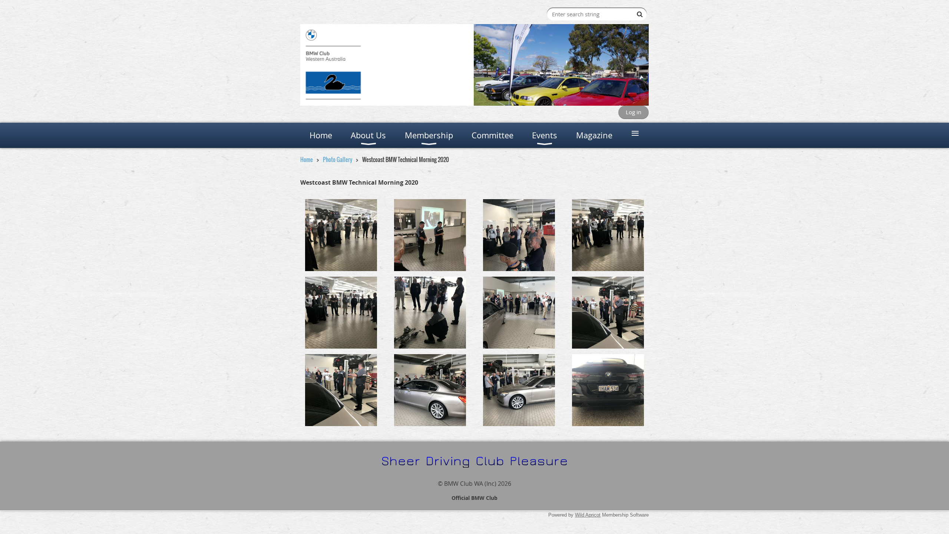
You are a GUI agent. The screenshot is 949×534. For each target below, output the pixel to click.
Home (306, 159)
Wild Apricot (588, 515)
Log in (633, 112)
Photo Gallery (337, 159)
